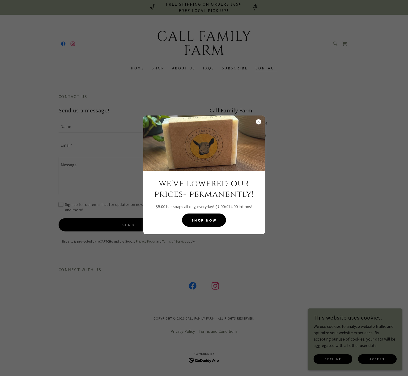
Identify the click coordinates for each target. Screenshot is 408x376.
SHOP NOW (204, 220)
